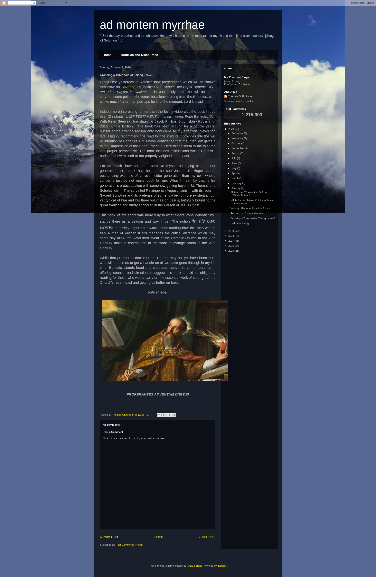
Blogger (222, 565)
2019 (231, 230)
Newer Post (109, 537)
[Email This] (159, 415)
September (238, 148)
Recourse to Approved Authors (247, 213)
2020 (231, 129)
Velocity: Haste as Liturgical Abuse (250, 208)
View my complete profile (238, 101)
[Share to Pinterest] (174, 415)
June (234, 163)
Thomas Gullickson (240, 96)
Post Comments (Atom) (129, 544)
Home (107, 55)
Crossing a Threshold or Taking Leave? (252, 218)
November (237, 138)
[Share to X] (166, 415)
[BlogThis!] (162, 415)
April (234, 173)
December (237, 133)
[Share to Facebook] (170, 415)
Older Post (207, 537)
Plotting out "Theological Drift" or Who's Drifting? (249, 194)
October (236, 143)
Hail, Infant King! (239, 223)
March (235, 178)
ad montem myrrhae (152, 24)
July (234, 158)
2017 (231, 240)
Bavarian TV (131, 87)
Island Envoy (231, 81)
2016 (231, 245)
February (236, 183)
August (235, 153)
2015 (231, 250)
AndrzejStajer (194, 565)
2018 (231, 235)
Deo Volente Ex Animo (237, 84)
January (236, 188)
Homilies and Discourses (139, 55)
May (234, 168)
